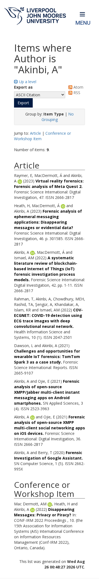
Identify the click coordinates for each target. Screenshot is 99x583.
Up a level (27, 81)
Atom (77, 87)
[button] (23, 103)
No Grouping (58, 116)
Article (35, 133)
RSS (76, 92)
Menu (82, 23)
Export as (23, 87)
